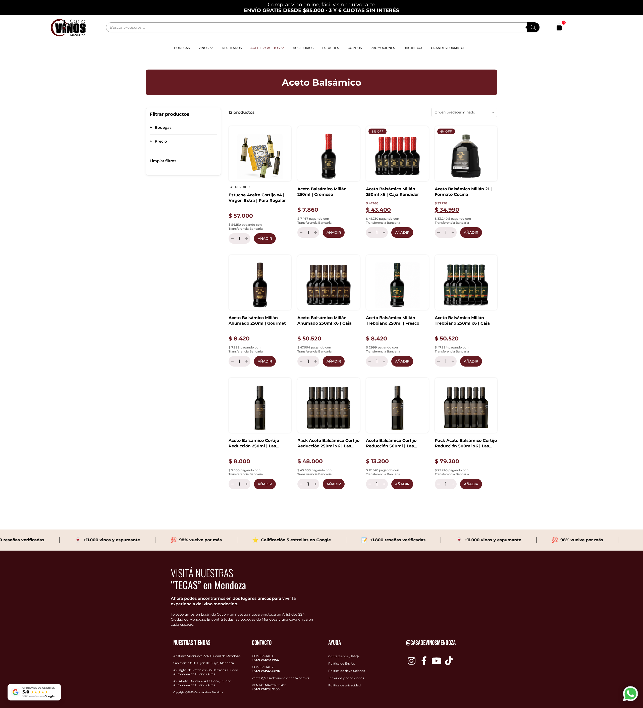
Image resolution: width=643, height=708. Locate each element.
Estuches (330, 48)
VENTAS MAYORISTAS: (269, 687)
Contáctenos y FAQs (343, 656)
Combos (355, 48)
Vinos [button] (203, 48)
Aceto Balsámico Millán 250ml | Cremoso (322, 192)
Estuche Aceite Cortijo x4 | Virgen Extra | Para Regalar (257, 198)
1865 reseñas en (38, 696)
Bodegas (182, 48)
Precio (158, 141)
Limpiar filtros (163, 160)
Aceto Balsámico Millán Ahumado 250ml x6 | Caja (324, 320)
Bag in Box (413, 48)
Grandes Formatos (448, 48)
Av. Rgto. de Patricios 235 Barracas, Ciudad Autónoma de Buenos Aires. (205, 672)
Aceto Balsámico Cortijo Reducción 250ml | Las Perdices (254, 443)
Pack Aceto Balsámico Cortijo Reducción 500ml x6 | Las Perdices (466, 443)
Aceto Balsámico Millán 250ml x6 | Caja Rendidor (392, 192)
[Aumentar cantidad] (247, 238)
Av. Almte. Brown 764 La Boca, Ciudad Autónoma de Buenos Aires (202, 683)
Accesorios (303, 48)
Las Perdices (240, 187)
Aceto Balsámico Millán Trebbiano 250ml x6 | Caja (462, 320)
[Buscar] (533, 27)
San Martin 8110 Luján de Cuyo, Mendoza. (204, 663)
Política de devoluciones (346, 671)
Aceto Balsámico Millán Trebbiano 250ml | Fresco (392, 320)
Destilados (232, 48)
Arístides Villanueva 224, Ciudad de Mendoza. (207, 656)
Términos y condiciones (346, 678)
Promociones (382, 48)
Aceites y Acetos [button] (265, 48)
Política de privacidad (344, 685)
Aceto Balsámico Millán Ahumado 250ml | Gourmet (257, 320)
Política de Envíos (341, 663)
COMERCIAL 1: (265, 658)
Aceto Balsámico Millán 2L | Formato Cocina (464, 192)
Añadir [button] (265, 238)
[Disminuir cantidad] (232, 238)
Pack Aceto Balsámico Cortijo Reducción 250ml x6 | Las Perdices (328, 443)
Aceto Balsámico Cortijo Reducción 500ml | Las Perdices (391, 443)
